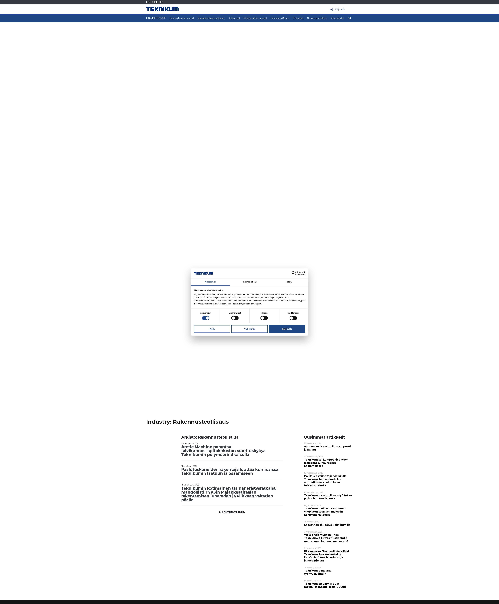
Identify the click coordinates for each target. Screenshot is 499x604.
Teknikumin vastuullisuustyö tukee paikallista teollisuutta (328, 497)
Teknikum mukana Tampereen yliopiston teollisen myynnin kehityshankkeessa (325, 511)
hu (161, 2)
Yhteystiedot (337, 18)
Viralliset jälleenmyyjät (255, 18)
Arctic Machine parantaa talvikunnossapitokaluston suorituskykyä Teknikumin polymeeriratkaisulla (223, 450)
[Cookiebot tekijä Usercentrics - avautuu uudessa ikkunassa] (293, 273)
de (156, 2)
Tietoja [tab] (288, 282)
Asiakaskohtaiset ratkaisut (211, 18)
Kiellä (212, 329)
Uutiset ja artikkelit (317, 18)
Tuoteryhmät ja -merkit (182, 18)
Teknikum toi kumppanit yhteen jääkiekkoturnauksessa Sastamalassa (326, 462)
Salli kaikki (287, 329)
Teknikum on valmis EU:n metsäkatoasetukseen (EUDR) (325, 585)
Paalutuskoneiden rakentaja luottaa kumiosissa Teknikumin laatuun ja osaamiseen (229, 471)
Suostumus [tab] (210, 282)
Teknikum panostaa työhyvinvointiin (317, 572)
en (148, 2)
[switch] (235, 318)
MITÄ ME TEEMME (156, 18)
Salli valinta (249, 329)
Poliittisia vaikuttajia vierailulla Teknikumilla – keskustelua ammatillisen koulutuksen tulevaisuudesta (325, 480)
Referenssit (234, 18)
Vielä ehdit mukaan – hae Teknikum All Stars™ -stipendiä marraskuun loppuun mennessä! (326, 538)
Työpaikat (298, 18)
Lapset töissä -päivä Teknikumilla (327, 524)
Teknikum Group (280, 18)
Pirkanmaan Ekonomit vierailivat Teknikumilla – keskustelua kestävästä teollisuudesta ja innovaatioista (326, 556)
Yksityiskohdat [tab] (249, 282)
